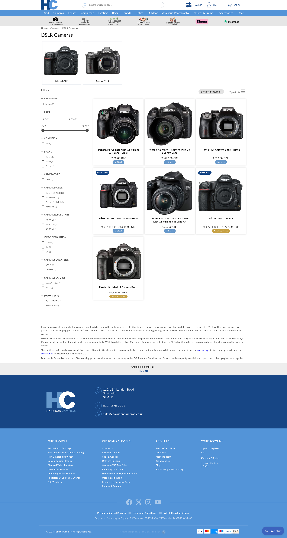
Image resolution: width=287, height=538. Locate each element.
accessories (47, 353)
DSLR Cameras (70, 28)
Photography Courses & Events (64, 477)
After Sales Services (58, 469)
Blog (158, 465)
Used (46, 12)
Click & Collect (110, 456)
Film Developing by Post (60, 456)
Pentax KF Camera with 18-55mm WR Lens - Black (118, 151)
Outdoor (153, 12)
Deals (241, 12)
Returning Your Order (112, 469)
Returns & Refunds (111, 486)
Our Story (161, 452)
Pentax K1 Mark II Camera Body (118, 287)
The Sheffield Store (165, 448)
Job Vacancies (163, 461)
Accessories (226, 12)
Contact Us (107, 448)
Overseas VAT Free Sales (114, 465)
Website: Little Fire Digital (140, 531)
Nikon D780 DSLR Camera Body (118, 218)
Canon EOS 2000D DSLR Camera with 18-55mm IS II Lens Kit (169, 220)
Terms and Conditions (144, 513)
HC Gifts (143, 370)
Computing (87, 12)
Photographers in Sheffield (61, 473)
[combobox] (123, 5)
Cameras (58, 12)
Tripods (126, 12)
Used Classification (112, 477)
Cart (203, 452)
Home (44, 28)
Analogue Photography (175, 12)
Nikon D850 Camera (221, 218)
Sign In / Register (210, 448)
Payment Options (111, 452)
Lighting (103, 12)
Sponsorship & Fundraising (169, 469)
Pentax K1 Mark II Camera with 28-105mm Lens (169, 151)
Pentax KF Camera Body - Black (221, 149)
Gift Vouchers (55, 482)
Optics (139, 12)
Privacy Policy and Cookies (111, 513)
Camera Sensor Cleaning (60, 461)
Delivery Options (111, 461)
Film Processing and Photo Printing (66, 452)
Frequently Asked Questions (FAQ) (119, 473)
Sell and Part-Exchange (59, 448)
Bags (115, 12)
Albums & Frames (204, 12)
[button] (235, 5)
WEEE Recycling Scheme (177, 513)
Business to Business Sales (116, 482)
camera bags (203, 350)
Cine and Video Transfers (60, 465)
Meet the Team (163, 456)
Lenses (72, 12)
